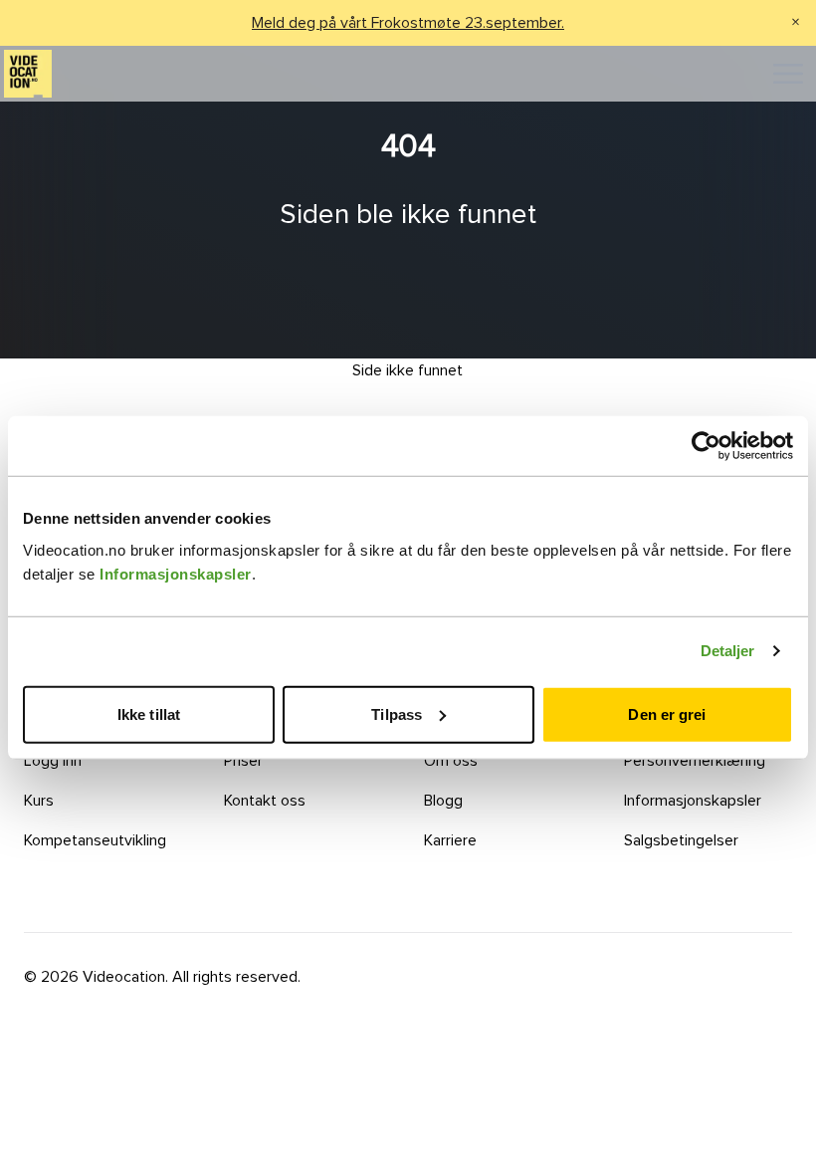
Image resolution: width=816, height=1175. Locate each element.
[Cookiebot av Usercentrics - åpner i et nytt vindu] (706, 446)
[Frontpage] (28, 74)
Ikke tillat (148, 713)
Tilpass (396, 713)
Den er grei (667, 713)
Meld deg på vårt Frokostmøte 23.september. (408, 23)
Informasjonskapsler (176, 573)
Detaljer (728, 650)
